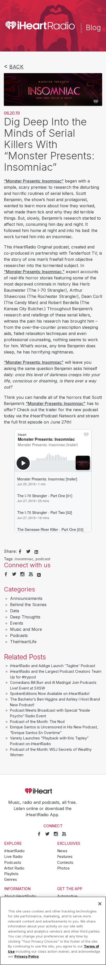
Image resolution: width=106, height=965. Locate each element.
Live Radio (13, 856)
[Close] (99, 903)
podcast (43, 559)
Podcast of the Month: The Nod (37, 721)
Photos (63, 868)
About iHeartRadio (20, 896)
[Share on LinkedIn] (36, 551)
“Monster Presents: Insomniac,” (34, 271)
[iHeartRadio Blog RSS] (39, 574)
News (62, 851)
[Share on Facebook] (20, 551)
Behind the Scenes (28, 604)
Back (16, 67)
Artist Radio (14, 868)
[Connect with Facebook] (6, 574)
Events (16, 623)
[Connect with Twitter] (14, 574)
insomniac (24, 559)
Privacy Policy (26, 956)
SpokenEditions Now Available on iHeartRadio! (50, 693)
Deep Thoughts (25, 616)
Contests (65, 862)
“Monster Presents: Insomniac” (34, 181)
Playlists (11, 874)
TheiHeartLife (23, 641)
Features (65, 856)
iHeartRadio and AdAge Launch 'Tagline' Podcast (52, 666)
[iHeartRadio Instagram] (22, 574)
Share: (10, 551)
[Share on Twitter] (28, 551)
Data (14, 610)
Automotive (67, 896)
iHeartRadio (53, 791)
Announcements (26, 598)
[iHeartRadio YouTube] (31, 574)
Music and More (26, 629)
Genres (10, 879)
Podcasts (19, 635)
